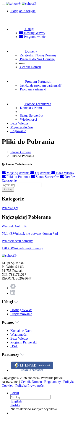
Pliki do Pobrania (18, 177)
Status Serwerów (47, 177)
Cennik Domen (31, 382)
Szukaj (7, 189)
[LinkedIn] (12, 293)
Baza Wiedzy (64, 173)
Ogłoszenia (42, 173)
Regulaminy (52, 382)
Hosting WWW (34, 33)
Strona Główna (20, 152)
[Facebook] (13, 288)
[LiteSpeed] (32, 370)
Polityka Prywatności (29, 385)
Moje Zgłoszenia (18, 173)
